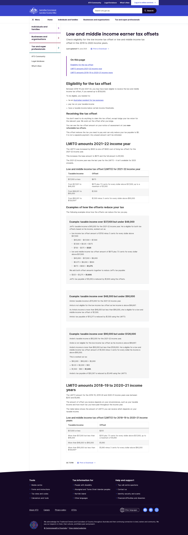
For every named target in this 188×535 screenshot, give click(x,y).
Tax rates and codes (39, 494)
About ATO (33, 510)
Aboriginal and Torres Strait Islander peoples (92, 489)
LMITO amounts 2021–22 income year (86, 69)
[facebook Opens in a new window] (145, 510)
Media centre (36, 485)
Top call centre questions (128, 485)
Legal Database (110, 3)
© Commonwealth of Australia (55, 528)
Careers (47, 510)
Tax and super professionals (127, 20)
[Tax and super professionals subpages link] (58, 48)
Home (50, 20)
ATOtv (74, 510)
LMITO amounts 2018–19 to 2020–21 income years (91, 72)
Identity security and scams (129, 494)
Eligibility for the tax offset (81, 65)
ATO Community (94, 3)
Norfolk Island (80, 494)
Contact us (122, 489)
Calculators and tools (40, 498)
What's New (124, 3)
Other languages (81, 498)
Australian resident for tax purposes (88, 100)
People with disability (83, 485)
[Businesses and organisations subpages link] (58, 38)
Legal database (38, 61)
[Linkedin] (151, 510)
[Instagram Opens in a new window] (157, 510)
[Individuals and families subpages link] (58, 28)
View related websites (77, 528)
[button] (100, 49)
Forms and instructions (40, 489)
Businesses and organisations (96, 20)
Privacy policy (60, 510)
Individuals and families (68, 20)
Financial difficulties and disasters (131, 498)
